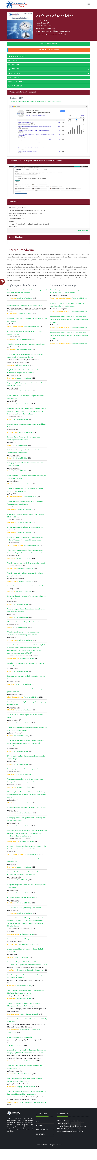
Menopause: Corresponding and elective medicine (24, 622)
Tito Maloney (13, 748)
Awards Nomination (48, 43)
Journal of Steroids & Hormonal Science (32, 1102)
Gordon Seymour (15, 733)
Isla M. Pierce (13, 347)
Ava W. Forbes (14, 324)
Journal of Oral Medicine (21, 957)
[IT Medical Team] (16, 4)
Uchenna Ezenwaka (16, 656)
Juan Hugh (12, 401)
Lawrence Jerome (15, 375)
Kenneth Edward (14, 468)
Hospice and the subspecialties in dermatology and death (26, 807)
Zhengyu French (14, 720)
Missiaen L (12, 929)
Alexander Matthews (16, 308)
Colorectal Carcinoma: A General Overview (22, 897)
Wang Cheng (13, 890)
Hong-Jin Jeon (14, 589)
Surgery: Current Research (29, 1014)
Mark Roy (12, 864)
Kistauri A (28, 839)
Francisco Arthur (15, 417)
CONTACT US (40, 1134)
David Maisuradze (15, 839)
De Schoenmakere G (25, 929)
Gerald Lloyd (13, 388)
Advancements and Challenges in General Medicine (25, 527)
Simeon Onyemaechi (33, 656)
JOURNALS (40, 1126)
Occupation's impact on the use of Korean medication (26, 586)
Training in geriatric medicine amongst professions (25, 769)
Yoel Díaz (12, 851)
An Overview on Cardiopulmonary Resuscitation (24, 908)
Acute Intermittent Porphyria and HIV (20, 1037)
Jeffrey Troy (13, 442)
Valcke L (35, 929)
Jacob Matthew (14, 455)
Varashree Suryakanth (16, 566)
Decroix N (11, 931)
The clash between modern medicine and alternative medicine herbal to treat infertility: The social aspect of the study (69, 319)
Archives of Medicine (24, 298)
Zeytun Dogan (14, 900)
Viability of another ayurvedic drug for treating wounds (26, 563)
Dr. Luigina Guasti (15, 941)
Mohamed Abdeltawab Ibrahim (18, 362)
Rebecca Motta (14, 823)
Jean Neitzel (13, 668)
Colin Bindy (13, 800)
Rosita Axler (13, 810)
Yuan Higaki (13, 761)
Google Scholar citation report (22, 91)
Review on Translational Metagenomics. (21, 939)
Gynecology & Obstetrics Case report (30, 970)
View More (82, 230)
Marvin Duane (14, 481)
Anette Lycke (13, 624)
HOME (38, 1121)
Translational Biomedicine (26, 944)
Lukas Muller (13, 295)
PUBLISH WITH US (42, 1130)
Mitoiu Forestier (14, 771)
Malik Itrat (12, 637)
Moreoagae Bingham (16, 694)
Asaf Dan (12, 614)
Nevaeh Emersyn (15, 530)
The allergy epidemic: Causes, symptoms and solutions (26, 344)
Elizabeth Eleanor (15, 520)
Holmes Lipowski (15, 784)
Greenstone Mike (15, 877)
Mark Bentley (13, 910)
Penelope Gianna (15, 507)
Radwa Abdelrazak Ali (34, 360)
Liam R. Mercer (14, 337)
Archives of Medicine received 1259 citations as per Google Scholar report (35, 101)
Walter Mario (13, 429)
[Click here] (48, 129)
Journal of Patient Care (28, 1061)
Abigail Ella (13, 494)
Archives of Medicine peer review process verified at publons (35, 160)
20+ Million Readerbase (49, 49)
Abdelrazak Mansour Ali (17, 360)
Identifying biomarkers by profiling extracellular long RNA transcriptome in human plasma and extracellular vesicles (26, 795)
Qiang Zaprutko (14, 681)
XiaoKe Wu (13, 601)
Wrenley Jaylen (14, 555)
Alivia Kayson (13, 543)
